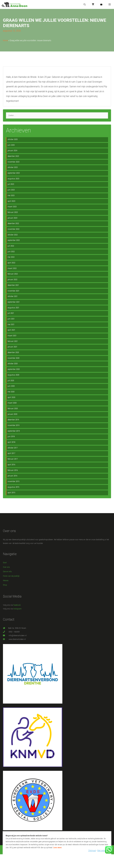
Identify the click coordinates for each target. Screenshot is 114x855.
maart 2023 (12, 206)
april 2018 (11, 442)
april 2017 (11, 453)
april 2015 (11, 492)
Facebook (17, 605)
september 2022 (14, 240)
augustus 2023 (13, 178)
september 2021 (14, 302)
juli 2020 (11, 380)
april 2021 (11, 330)
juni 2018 (11, 436)
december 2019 (13, 419)
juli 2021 (11, 313)
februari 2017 (13, 459)
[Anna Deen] (14, 4)
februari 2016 (13, 470)
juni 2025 (11, 145)
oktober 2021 (13, 296)
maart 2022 (12, 268)
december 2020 (13, 352)
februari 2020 (13, 408)
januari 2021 (12, 347)
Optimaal (92, 850)
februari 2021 (13, 341)
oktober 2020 (13, 363)
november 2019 (13, 425)
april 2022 (11, 263)
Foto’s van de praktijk (11, 576)
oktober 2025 (13, 139)
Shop (5, 585)
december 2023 (13, 156)
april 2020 (11, 397)
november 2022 (13, 229)
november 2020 (13, 358)
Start (5, 562)
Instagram (17, 609)
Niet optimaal (102, 850)
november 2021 (13, 291)
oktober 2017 (13, 448)
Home (5, 40)
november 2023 (13, 162)
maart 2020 (12, 403)
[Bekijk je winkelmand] (101, 4)
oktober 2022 (13, 235)
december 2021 (13, 285)
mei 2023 (11, 195)
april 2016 (11, 464)
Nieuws (5, 580)
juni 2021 (11, 319)
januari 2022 (12, 279)
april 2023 (11, 201)
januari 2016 (12, 476)
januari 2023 (12, 218)
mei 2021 (11, 324)
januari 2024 (12, 150)
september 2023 (14, 173)
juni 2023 (11, 190)
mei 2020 (11, 392)
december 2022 (13, 223)
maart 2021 (12, 335)
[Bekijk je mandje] (93, 4)
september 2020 (14, 369)
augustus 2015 (13, 487)
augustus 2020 (13, 375)
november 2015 (13, 481)
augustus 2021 (13, 307)
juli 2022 (11, 246)
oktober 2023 (13, 167)
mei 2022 (11, 257)
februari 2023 (13, 212)
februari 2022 (13, 274)
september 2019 (14, 431)
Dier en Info (7, 571)
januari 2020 (12, 414)
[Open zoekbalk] (84, 4)
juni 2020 (11, 386)
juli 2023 (11, 184)
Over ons (6, 567)
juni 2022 (11, 251)
